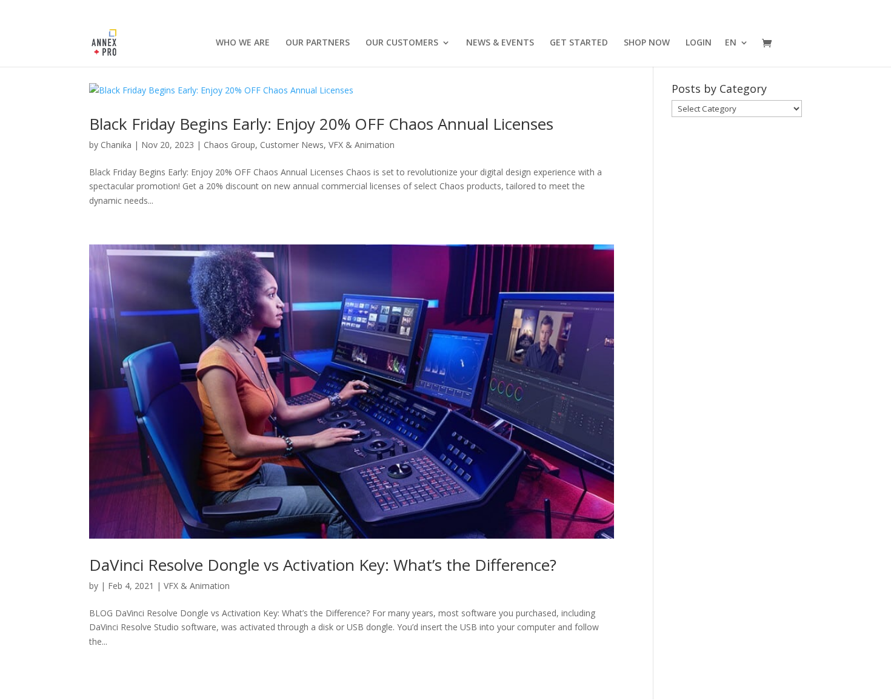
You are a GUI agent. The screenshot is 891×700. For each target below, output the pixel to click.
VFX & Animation (362, 144)
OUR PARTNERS (317, 43)
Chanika (116, 144)
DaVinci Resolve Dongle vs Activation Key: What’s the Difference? (322, 565)
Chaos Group (229, 144)
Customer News (292, 144)
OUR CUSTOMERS (401, 43)
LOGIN (699, 43)
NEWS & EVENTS (500, 43)
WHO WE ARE (243, 43)
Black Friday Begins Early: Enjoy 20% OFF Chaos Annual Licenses (321, 124)
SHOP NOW (647, 43)
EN (730, 43)
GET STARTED (579, 43)
